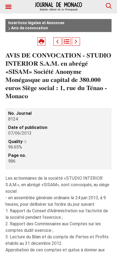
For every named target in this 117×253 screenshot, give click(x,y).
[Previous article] (57, 41)
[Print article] (41, 41)
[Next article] (76, 41)
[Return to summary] (67, 41)
